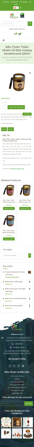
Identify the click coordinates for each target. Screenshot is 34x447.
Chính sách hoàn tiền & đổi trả (17, 387)
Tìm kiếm (30, 24)
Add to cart (9, 208)
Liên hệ (17, 379)
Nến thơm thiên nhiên (17, 168)
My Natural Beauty (7, 123)
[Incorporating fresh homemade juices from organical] (17, 433)
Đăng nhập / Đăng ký (17, 29)
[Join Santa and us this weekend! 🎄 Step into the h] (6, 422)
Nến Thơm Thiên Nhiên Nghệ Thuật (16, 119)
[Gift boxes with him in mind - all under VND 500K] (17, 422)
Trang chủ (5, 57)
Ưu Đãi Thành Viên (17, 393)
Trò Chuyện (23, 2)
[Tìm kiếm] (29, 255)
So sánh (27, 114)
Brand (11, 129)
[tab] (4, 129)
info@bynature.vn (18, 347)
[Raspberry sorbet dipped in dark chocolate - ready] (28, 422)
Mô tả (4, 129)
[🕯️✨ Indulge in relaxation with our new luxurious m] (28, 433)
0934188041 (19, 344)
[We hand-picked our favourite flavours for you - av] (6, 433)
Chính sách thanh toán (17, 385)
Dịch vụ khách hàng (17, 376)
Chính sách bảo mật (17, 390)
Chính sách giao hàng (17, 382)
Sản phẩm (13, 57)
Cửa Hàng (6, 2)
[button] (6, 40)
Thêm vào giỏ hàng (16, 107)
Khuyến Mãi (14, 2)
